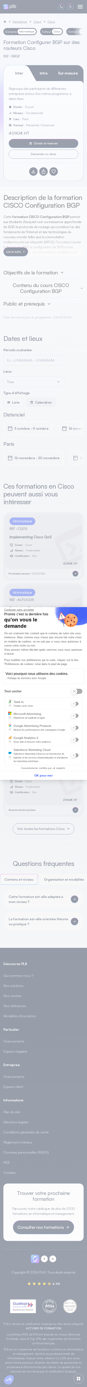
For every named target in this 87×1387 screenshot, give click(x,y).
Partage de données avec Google (27, 678)
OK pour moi (43, 775)
